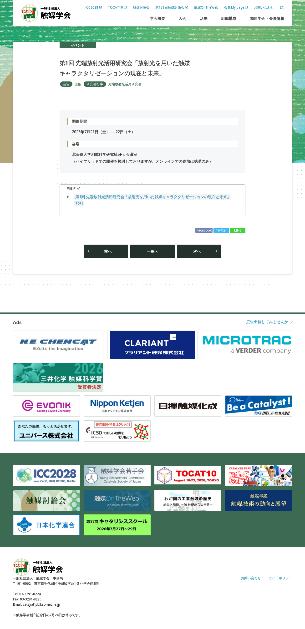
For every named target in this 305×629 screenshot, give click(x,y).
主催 (78, 84)
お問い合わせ (264, 7)
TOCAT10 (115, 7)
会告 (66, 84)
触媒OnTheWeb (206, 7)
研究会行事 (94, 84)
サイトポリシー (280, 578)
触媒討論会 (141, 7)
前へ (108, 251)
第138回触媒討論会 (169, 7)
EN (282, 7)
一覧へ (152, 251)
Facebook (204, 230)
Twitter (221, 230)
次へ (197, 251)
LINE (237, 230)
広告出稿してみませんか (267, 322)
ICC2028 (91, 7)
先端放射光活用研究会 (125, 84)
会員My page (234, 7)
